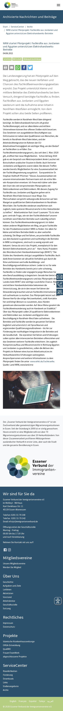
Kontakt (18, 542)
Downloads (8, 678)
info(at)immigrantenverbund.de (23, 521)
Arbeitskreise (9, 600)
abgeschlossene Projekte (15, 656)
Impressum (8, 623)
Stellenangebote (11, 686)
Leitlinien (7, 589)
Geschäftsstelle (10, 604)
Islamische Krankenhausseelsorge (19, 641)
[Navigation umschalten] (58, 5)
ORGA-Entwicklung (11, 645)
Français (23, 701)
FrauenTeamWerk (11, 652)
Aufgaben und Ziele (12, 585)
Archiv (5, 690)
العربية (50, 701)
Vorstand (7, 597)
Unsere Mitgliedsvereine (14, 563)
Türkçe (42, 701)
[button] (5, 67)
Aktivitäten (8, 593)
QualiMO (7, 649)
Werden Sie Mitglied (12, 567)
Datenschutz (9, 626)
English (13, 701)
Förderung (8, 674)
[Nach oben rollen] (59, 707)
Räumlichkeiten (10, 671)
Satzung (7, 608)
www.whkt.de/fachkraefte (42, 361)
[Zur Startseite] (11, 5)
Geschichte (8, 582)
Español (32, 701)
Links (5, 682)
